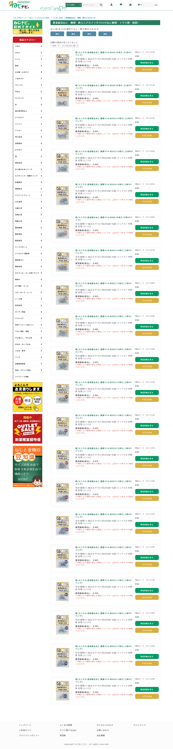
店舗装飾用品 (20, 364)
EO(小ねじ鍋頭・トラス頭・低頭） (51, 17)
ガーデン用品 (20, 312)
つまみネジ (19, 78)
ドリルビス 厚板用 (22, 253)
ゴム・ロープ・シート (23, 292)
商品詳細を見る (147, 63)
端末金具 (18, 163)
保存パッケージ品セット (27, 17)
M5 (89, 33)
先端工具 (18, 214)
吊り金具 (18, 137)
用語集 (63, 735)
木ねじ (17, 91)
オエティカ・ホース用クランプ (27, 273)
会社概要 (101, 735)
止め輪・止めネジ (22, 72)
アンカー (18, 130)
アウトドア (19, 318)
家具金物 (18, 305)
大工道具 (18, 202)
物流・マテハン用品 (23, 370)
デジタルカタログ (105, 725)
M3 (57, 33)
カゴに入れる (147, 69)
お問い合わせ (103, 730)
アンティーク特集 (22, 377)
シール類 (18, 299)
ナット (17, 59)
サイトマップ (139, 725)
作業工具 (18, 208)
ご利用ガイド (25, 730)
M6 (105, 33)
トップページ (25, 725)
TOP (14, 17)
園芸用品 (18, 234)
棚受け (17, 279)
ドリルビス (19, 117)
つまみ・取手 (20, 351)
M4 (73, 33)
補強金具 (18, 189)
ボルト (17, 52)
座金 (17, 65)
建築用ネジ (19, 260)
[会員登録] (111, 4)
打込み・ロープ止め (22, 344)
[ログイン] (130, 4)
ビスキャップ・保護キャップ (26, 176)
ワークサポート (21, 247)
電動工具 (18, 221)
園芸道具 (18, 240)
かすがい (18, 150)
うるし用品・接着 (22, 331)
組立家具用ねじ (21, 111)
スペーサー (19, 85)
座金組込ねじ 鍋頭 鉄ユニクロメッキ (81, 17)
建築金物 (18, 266)
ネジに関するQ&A (68, 730)
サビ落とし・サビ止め (23, 338)
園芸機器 (18, 227)
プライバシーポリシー (29, 735)
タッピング (19, 98)
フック (17, 357)
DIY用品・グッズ (21, 286)
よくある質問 (66, 725)
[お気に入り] (121, 4)
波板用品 (18, 143)
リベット (18, 124)
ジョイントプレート (23, 195)
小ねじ (17, 46)
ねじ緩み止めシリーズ (23, 169)
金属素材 (18, 182)
